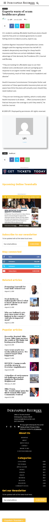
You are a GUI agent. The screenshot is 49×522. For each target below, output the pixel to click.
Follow (36, 261)
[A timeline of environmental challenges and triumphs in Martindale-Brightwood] (34, 378)
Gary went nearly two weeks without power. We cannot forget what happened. (16, 353)
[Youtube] (18, 426)
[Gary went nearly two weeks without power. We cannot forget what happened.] (34, 353)
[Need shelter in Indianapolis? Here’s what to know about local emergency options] (34, 302)
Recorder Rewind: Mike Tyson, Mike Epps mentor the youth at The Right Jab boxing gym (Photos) (16, 339)
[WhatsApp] (27, 26)
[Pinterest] (22, 26)
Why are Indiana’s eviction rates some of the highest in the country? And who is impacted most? (15, 316)
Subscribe (34, 244)
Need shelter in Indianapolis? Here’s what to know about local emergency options (16, 302)
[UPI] (5, 19)
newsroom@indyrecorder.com (24, 419)
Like (38, 257)
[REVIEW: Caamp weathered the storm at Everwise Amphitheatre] (34, 366)
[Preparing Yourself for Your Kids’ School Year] (34, 289)
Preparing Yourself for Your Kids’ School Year (15, 288)
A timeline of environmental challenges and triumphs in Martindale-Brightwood (17, 378)
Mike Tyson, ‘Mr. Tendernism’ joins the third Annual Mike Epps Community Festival (17, 392)
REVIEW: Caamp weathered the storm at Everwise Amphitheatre (15, 365)
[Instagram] (10, 426)
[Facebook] (11, 26)
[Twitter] (17, 26)
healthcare (12, 153)
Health (5, 8)
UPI (11, 20)
